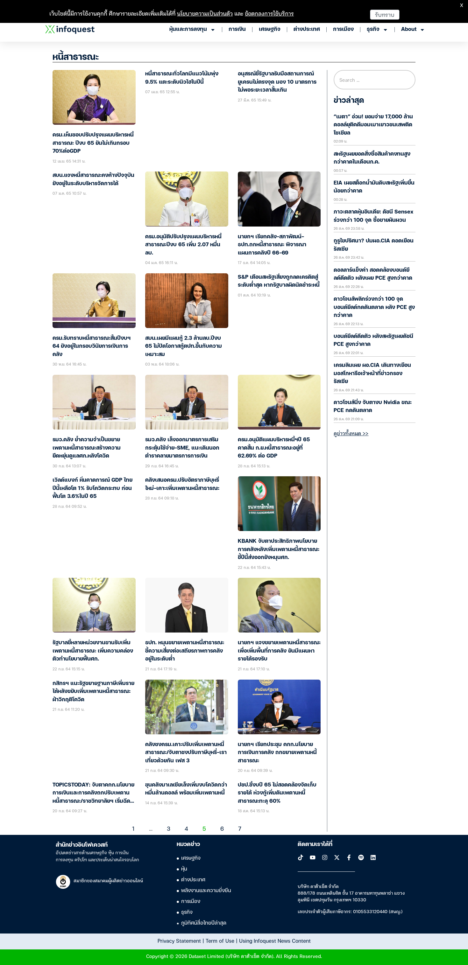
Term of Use (220, 940)
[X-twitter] (337, 857)
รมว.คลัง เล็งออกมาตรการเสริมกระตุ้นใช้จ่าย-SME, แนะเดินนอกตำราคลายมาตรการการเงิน (182, 447)
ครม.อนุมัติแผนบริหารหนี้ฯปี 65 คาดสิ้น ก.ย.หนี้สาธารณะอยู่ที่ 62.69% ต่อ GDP (274, 447)
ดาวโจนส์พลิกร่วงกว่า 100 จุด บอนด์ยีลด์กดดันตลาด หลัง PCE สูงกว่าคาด (374, 307)
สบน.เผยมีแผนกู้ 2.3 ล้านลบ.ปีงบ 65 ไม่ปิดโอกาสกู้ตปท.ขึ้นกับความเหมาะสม (183, 346)
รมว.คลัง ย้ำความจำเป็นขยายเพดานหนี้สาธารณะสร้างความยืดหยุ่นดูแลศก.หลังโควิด (87, 447)
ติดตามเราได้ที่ (315, 844)
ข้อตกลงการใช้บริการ (269, 13)
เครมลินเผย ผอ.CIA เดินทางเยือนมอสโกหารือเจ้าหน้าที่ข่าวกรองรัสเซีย (372, 373)
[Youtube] (313, 857)
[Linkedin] (373, 857)
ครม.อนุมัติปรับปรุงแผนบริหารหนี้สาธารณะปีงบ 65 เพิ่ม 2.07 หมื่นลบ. (183, 244)
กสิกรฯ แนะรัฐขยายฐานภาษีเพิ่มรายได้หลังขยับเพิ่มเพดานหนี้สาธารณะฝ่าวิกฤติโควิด (93, 691)
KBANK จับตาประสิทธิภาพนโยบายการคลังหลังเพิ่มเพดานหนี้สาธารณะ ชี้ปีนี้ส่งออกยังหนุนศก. (278, 549)
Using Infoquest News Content (275, 940)
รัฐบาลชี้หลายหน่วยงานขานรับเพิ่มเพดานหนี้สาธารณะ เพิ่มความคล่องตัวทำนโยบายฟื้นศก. (93, 650)
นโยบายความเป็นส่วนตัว (205, 13)
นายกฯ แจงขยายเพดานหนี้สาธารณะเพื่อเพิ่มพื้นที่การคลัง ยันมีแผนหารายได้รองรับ (279, 650)
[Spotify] (361, 857)
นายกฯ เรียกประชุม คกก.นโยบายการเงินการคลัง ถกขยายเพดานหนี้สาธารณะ (277, 752)
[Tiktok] (300, 857)
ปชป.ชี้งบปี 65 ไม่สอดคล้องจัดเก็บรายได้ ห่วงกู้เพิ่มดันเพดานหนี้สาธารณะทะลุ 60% (277, 793)
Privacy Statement (179, 940)
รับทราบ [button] (384, 14)
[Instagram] (325, 857)
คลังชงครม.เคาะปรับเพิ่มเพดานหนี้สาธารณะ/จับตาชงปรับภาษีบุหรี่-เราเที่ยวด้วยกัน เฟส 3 (186, 752)
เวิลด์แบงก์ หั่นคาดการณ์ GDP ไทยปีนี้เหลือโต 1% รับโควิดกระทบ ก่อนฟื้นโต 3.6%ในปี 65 (92, 488)
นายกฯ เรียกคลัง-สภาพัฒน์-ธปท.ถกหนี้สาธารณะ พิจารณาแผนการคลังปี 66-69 (272, 244)
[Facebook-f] (349, 857)
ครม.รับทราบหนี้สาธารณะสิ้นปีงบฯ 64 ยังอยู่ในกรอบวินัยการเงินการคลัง (92, 346)
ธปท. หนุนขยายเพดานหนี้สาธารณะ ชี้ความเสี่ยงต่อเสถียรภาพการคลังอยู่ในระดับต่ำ (184, 650)
